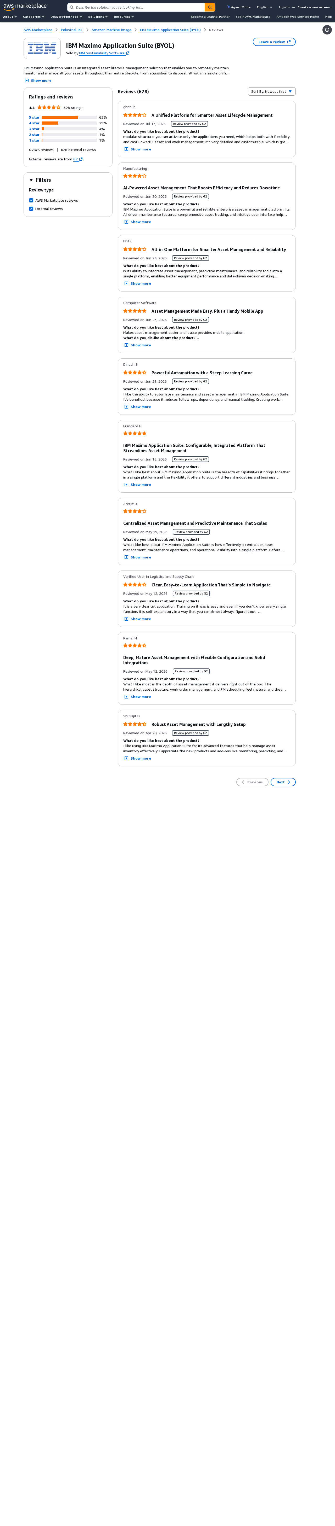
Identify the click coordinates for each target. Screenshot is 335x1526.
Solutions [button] (96, 17)
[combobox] (136, 7)
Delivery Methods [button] (64, 17)
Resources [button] (122, 17)
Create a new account (315, 7)
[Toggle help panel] (327, 29)
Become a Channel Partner (210, 17)
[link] (216, 29)
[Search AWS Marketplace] (210, 7)
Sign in (284, 7)
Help (328, 17)
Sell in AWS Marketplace (253, 17)
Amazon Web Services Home (298, 17)
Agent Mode (240, 7)
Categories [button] (32, 17)
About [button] (8, 17)
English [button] (263, 7)
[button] (34, 117)
